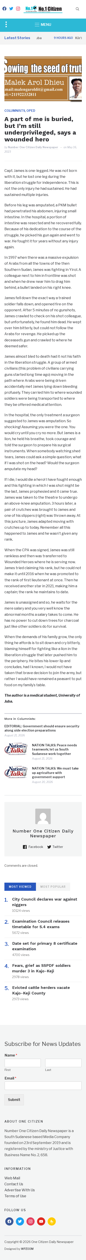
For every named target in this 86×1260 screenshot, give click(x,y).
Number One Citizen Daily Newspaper (33, 147)
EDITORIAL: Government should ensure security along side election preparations (41, 728)
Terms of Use (15, 1196)
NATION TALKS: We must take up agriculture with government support (55, 772)
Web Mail (12, 1178)
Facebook (35, 847)
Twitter (57, 847)
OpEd (30, 110)
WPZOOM (27, 1248)
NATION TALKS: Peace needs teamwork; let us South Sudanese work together (54, 749)
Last (48, 1070)
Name (11, 1055)
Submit (14, 1100)
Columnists (14, 110)
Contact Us (13, 1184)
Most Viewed (20, 886)
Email (10, 1078)
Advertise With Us (19, 1190)
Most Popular (53, 886)
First (8, 1070)
